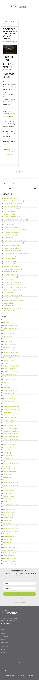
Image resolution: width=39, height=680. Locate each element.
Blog (3, 649)
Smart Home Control (9, 534)
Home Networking (10, 235)
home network (7, 412)
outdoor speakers (8, 499)
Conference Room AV (10, 209)
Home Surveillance (9, 420)
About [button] (3, 633)
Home (3, 630)
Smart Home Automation (12, 295)
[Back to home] (19, 7)
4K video (6, 320)
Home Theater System (11, 251)
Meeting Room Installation (12, 269)
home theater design (9, 425)
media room (11, 149)
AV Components (8, 336)
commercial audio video (10, 352)
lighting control (8, 455)
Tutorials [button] (4, 646)
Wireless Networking (9, 564)
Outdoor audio (7, 474)
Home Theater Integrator (11, 442)
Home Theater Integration (11, 436)
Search (34, 188)
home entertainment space (11, 409)
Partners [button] (4, 643)
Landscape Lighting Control (12, 256)
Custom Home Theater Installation (15, 222)
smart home (7, 523)
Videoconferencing (9, 561)
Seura (5, 507)
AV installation (7, 341)
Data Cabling (8, 224)
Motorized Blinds (9, 272)
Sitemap (22, 675)
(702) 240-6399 (6, 623)
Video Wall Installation (10, 558)
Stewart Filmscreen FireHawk (12, 550)
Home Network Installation (12, 232)
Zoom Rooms (8, 311)
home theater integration (11, 439)
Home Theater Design (11, 245)
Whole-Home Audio (10, 198)
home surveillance (9, 423)
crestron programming (10, 369)
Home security (8, 237)
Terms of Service (18, 602)
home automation (8, 401)
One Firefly (14, 675)
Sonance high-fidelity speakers (12, 547)
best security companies (10, 344)
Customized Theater (9, 379)
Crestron (6, 363)
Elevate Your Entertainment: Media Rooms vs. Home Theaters (10, 34)
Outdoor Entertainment (11, 282)
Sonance (5, 545)
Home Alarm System (9, 396)
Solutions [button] (4, 636)
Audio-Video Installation (11, 203)
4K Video (10, 154)
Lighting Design (9, 261)
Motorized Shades (10, 274)
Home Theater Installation (12, 248)
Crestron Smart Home (10, 374)
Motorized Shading (10, 277)
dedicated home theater (10, 385)
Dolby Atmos (7, 388)
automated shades (9, 333)
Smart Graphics (8, 518)
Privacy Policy (30, 601)
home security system (10, 417)
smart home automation (10, 528)
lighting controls (8, 458)
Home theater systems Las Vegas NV (15, 253)
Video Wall (7, 303)
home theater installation (11, 431)
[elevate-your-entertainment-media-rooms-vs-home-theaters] (10, 49)
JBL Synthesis (7, 450)
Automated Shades (9, 331)
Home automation (9, 404)
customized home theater (11, 377)
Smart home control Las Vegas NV (14, 300)
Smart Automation (9, 509)
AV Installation (11, 152)
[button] (2, 7)
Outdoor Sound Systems (11, 290)
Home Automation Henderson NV (14, 230)
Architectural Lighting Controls (13, 201)
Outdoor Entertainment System (14, 285)
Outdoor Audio (9, 279)
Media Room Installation (10, 41)
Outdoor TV (6, 501)
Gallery (4, 639)
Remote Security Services (11, 504)
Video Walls (7, 306)
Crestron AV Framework (10, 366)
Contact (4, 652)
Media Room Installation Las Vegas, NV (15, 42)
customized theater (9, 382)
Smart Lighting (7, 542)
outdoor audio (7, 477)
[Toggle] (36, 198)
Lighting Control (9, 258)
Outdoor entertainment (10, 482)
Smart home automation (11, 531)
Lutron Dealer (8, 264)
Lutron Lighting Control (10, 463)
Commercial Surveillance (12, 206)
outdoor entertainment (10, 488)
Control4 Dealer (9, 211)
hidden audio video (9, 393)
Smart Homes (7, 539)
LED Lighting (7, 453)
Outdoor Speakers (9, 496)
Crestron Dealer (9, 214)
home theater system (9, 444)
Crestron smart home (10, 371)
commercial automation (10, 355)
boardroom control (9, 347)
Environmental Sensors (10, 390)
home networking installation (12, 415)
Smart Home (7, 520)
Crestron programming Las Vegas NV (15, 219)
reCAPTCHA (19, 598)
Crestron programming (11, 217)
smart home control (9, 537)
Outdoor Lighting (8, 490)
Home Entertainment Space (11, 406)
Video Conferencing (9, 555)
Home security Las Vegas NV (13, 243)
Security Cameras (9, 292)
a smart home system (10, 325)
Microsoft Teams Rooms (10, 469)
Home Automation (10, 227)
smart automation (8, 512)
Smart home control (10, 298)
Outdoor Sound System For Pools (14, 287)
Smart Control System (10, 515)
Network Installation (9, 472)
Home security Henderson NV (13, 240)
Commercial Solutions (10, 358)
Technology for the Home (11, 553)
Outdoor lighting (8, 493)
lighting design (7, 461)
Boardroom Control (9, 350)
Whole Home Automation (12, 308)
